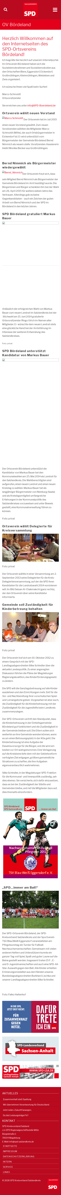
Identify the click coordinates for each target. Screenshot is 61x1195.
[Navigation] (55, 9)
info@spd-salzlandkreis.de (21, 1141)
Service (8, 1167)
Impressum (10, 1151)
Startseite (10, 1146)
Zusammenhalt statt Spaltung (17, 1099)
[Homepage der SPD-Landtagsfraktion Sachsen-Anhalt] (30, 1071)
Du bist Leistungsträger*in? (15, 1115)
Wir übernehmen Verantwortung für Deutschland (26, 1104)
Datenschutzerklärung (18, 1156)
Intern (7, 1161)
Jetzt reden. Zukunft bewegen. (17, 1110)
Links (6, 1172)
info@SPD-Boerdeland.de (41, 105)
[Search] (5, 9)
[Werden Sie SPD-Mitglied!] (30, 1016)
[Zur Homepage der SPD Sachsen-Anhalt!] (30, 1048)
